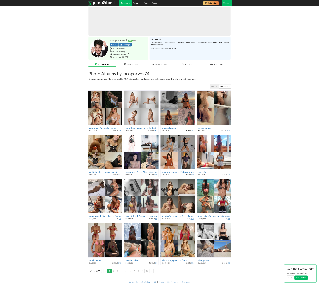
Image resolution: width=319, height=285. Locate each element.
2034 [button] (228, 130)
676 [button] (120, 130)
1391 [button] (155, 174)
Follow (114, 45)
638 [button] (192, 174)
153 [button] (120, 219)
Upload (125, 3)
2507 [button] (192, 219)
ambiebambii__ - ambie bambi (103, 172)
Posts (146, 3)
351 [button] (229, 219)
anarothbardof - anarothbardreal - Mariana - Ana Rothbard (153, 216)
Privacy (162, 282)
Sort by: (214, 86)
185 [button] (156, 219)
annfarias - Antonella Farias (102, 127)
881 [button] (156, 263)
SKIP (290, 278)
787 (160, 64)
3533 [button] (119, 263)
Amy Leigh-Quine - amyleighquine (214, 216)
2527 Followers (118, 48)
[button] (134, 40)
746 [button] (192, 263)
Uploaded (224, 86)
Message (126, 45)
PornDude (186, 282)
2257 (169, 282)
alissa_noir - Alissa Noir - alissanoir (141, 172)
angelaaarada (204, 127)
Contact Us (133, 282)
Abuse (176, 282)
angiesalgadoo (169, 127)
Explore (136, 3)
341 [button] (192, 130)
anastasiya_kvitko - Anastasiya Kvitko (107, 216)
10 (147, 271)
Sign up (226, 3)
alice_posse (203, 260)
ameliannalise (132, 260)
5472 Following (118, 51)
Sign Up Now (301, 278)
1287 (132, 64)
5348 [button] (155, 130)
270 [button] (229, 263)
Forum (154, 3)
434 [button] (229, 174)
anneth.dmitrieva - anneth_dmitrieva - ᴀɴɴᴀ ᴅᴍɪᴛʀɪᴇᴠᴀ (151, 127)
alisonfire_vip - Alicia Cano (174, 260)
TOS (154, 282)
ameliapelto (95, 260)
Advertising (145, 282)
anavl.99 (202, 172)
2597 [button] (119, 174)
